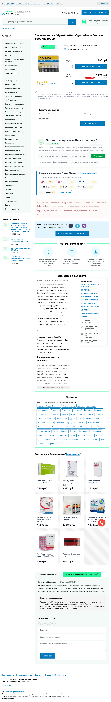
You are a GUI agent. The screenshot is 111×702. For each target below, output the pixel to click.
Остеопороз (10, 135)
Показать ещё (65, 192)
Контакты (59, 3)
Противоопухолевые (13, 162)
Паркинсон (9, 143)
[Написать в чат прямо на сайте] (71, 226)
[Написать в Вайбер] (84, 226)
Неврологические (12, 131)
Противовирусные (12, 151)
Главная (4, 28)
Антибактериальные (13, 51)
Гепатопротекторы (13, 81)
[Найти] (72, 22)
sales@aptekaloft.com (15, 692)
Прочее (8, 178)
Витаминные (12, 28)
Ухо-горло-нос (11, 201)
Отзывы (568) (48, 3)
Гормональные (11, 92)
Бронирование (8, 3)
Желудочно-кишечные (14, 104)
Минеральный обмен (13, 123)
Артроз (8, 55)
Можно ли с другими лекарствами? (86, 162)
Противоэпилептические (15, 174)
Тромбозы (9, 193)
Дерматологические (13, 96)
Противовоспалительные (15, 154)
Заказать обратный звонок (95, 12)
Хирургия (8, 205)
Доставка (37, 3)
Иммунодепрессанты (14, 108)
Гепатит (8, 77)
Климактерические (13, 116)
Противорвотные (12, 170)
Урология (8, 197)
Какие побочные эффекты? (62, 162)
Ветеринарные (11, 65)
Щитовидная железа (13, 209)
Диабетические (11, 100)
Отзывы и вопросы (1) (55, 82)
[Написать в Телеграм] (77, 226)
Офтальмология (11, 139)
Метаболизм (10, 119)
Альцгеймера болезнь (14, 47)
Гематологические (12, 73)
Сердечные (10, 185)
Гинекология (10, 85)
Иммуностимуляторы (14, 112)
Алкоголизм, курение (14, 44)
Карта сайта (6, 686)
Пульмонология (11, 182)
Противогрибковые (13, 158)
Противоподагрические (15, 166)
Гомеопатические (12, 88)
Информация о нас (24, 3)
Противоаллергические (15, 147)
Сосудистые (10, 189)
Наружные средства (13, 127)
